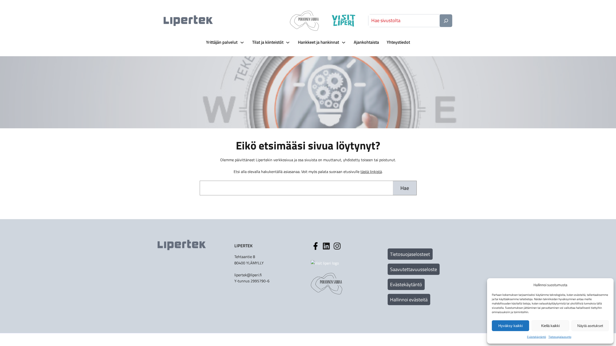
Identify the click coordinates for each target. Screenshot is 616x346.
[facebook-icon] (315, 246)
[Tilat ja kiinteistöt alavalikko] (287, 42)
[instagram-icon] (326, 246)
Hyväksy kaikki (510, 326)
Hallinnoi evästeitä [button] (409, 299)
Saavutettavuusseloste (413, 269)
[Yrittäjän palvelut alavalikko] (241, 42)
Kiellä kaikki (550, 326)
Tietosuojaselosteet (410, 254)
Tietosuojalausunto (559, 336)
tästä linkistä (371, 171)
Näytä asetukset (590, 326)
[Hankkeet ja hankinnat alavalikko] (343, 42)
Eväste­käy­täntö (536, 336)
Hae (404, 188)
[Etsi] (446, 20)
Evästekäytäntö (406, 284)
